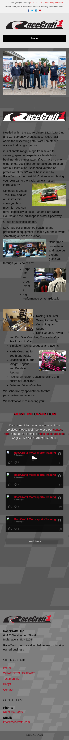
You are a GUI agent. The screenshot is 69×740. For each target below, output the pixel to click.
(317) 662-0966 (13, 711)
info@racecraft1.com (16, 722)
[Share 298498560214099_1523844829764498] (60, 463)
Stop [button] (34, 108)
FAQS (7, 684)
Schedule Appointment (53, 3)
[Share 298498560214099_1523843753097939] (60, 507)
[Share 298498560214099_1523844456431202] (60, 485)
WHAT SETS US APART (19, 673)
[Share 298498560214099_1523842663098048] (60, 529)
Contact (8, 689)
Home (7, 667)
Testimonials (11, 678)
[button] (7, 79)
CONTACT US (36, 3)
